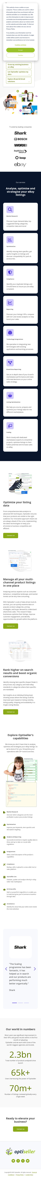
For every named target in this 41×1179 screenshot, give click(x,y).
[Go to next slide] (34, 968)
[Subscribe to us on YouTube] (27, 1161)
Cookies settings (20, 45)
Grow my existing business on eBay (19, 65)
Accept (20, 50)
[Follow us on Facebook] (18, 1161)
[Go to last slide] (6, 968)
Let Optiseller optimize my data (19, 73)
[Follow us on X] (23, 1161)
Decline (20, 55)
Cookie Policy (29, 1175)
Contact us (11, 535)
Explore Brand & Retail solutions (19, 80)
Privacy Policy (20, 1175)
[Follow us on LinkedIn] (13, 1161)
